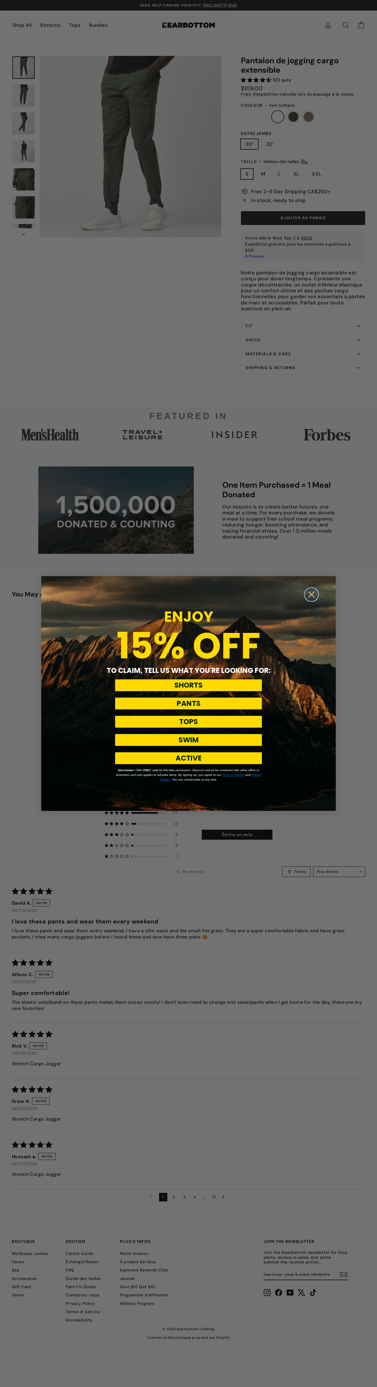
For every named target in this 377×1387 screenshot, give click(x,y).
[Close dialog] (311, 594)
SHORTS (188, 685)
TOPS (188, 721)
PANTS (189, 703)
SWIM (188, 740)
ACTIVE (189, 758)
